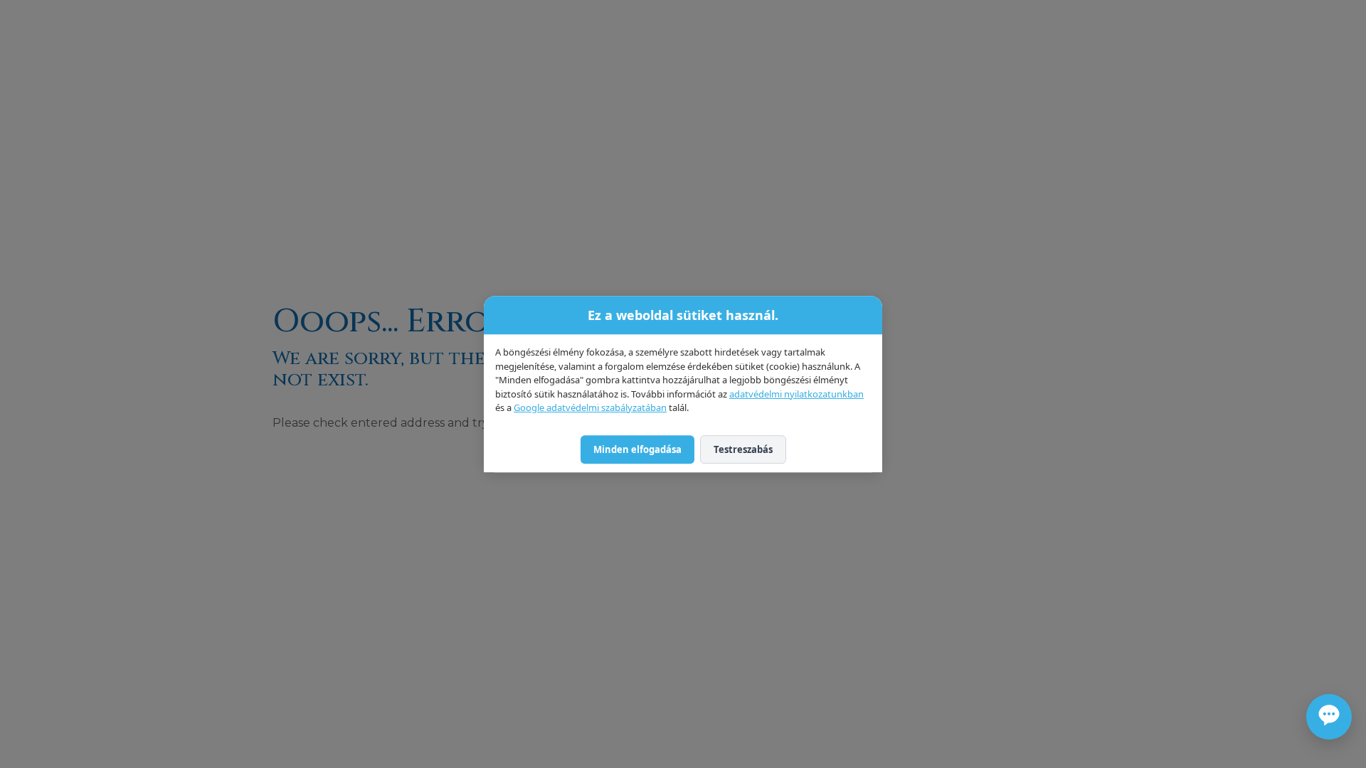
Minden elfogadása (637, 449)
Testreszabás (743, 449)
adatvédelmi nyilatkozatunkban (796, 394)
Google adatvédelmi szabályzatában (590, 407)
